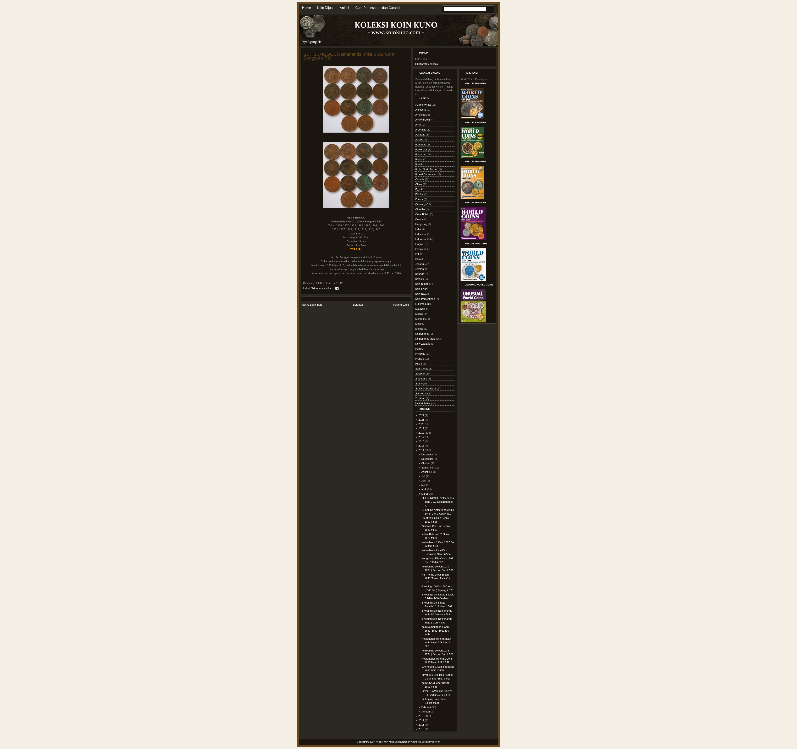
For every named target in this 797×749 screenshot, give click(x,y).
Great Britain (422, 214)
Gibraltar (420, 209)
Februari (426, 707)
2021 (421, 419)
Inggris (419, 244)
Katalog (420, 279)
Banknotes (421, 149)
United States (423, 403)
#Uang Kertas (423, 104)
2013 (421, 716)
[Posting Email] (336, 288)
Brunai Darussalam (426, 174)
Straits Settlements (426, 388)
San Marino (422, 368)
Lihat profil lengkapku (427, 64)
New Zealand (423, 343)
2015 (421, 445)
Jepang (419, 264)
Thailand (420, 398)
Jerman (419, 269)
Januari (425, 711)
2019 (421, 428)
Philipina (420, 353)
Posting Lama (401, 304)
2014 (421, 450)
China (419, 184)
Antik (418, 124)
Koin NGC (421, 294)
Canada (420, 179)
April (424, 489)
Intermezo (421, 249)
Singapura (421, 378)
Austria (419, 139)
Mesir (418, 323)
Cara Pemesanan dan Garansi (377, 8)
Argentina (421, 129)
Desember (427, 454)
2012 (421, 720)
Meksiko (420, 318)
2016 (421, 441)
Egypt (418, 189)
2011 (421, 724)
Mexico (419, 328)
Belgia (419, 159)
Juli (423, 476)
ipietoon (436, 741)
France (419, 199)
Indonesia (421, 239)
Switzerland (422, 393)
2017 (421, 437)
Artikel (344, 8)
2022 (421, 415)
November (427, 458)
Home (306, 8)
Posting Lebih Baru (312, 304)
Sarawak (420, 373)
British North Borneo (427, 169)
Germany (420, 204)
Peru (418, 348)
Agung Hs (416, 741)
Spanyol (420, 383)
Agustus (425, 472)
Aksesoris (421, 109)
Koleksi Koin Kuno (385, 741)
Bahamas (421, 144)
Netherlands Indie (321, 288)
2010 (421, 729)
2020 (421, 424)
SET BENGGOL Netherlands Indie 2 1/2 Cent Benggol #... (438, 502)
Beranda (358, 304)
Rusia (419, 363)
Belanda (420, 154)
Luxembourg (422, 304)
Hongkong (421, 224)
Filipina (419, 194)
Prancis (419, 358)
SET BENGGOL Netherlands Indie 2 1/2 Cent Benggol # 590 (348, 56)
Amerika (420, 114)
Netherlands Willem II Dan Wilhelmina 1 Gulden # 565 (436, 642)
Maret (424, 493)
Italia (418, 259)
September (427, 467)
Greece (419, 219)
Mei (423, 485)
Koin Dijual (325, 8)
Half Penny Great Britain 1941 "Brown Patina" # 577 (436, 578)
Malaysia (420, 308)
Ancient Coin (422, 119)
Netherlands (422, 333)
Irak (417, 254)
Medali (419, 313)
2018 (421, 432)
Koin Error (421, 289)
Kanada (420, 274)
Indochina (421, 234)
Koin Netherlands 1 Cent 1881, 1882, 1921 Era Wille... (435, 631)
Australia (420, 134)
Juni (423, 480)
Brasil (418, 164)
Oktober (425, 463)
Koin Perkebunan (425, 299)
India (418, 229)
